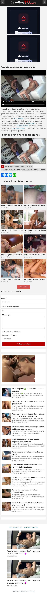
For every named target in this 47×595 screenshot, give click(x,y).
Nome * (4, 298)
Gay (22, 167)
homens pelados (23, 126)
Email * (10, 306)
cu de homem (18, 119)
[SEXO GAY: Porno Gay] (23, 4)
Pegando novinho (8, 170)
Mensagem (6, 315)
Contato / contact (15, 527)
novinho (29, 167)
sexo (36, 170)
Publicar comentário (23, 344)
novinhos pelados (18, 128)
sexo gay (31, 123)
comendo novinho (12, 167)
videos (42, 170)
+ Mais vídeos (23, 287)
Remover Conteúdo (31, 527)
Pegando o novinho (24, 170)
